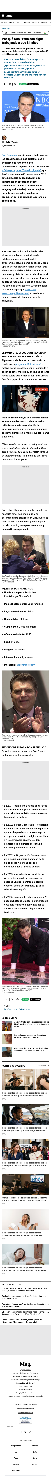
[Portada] (25, 1368)
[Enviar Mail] (3, 142)
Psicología (35, 22)
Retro (35, 1458)
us (16, 1452)
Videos (35, 1446)
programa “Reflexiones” (28, 364)
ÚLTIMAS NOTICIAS (12, 1285)
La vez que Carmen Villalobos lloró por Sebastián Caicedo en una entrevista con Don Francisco (25, 75)
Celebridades (24, 1009)
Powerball (44, 22)
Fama (16, 1458)
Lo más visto (10, 1018)
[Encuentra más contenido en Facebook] (4, 84)
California (11, 22)
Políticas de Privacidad (25, 1408)
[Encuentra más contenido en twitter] (9, 84)
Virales (16, 1464)
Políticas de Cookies (25, 1413)
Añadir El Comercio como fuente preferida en (26, 33)
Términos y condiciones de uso (26, 1404)
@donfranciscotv (26, 664)
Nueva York (26, 22)
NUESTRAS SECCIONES (25, 1440)
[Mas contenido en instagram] (30, 1432)
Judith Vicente (12, 142)
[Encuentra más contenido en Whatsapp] (15, 84)
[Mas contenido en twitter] (25, 1432)
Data (35, 1452)
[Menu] (4, 15)
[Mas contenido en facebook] (21, 1432)
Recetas (35, 1464)
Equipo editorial (25, 1370)
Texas (18, 22)
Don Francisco (10, 1009)
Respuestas (16, 1446)
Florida (3, 22)
